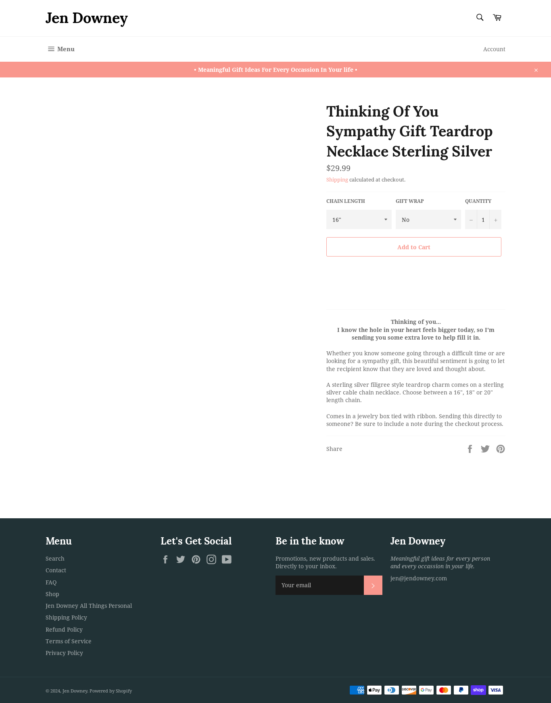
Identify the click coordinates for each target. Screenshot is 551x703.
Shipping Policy (66, 617)
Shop (52, 594)
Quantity (478, 201)
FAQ (51, 582)
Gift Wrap (410, 201)
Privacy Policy (64, 653)
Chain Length (345, 201)
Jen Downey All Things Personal (89, 605)
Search (55, 558)
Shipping (337, 179)
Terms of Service (69, 641)
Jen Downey (87, 17)
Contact (56, 570)
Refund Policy (64, 629)
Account (494, 49)
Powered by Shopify (111, 691)
